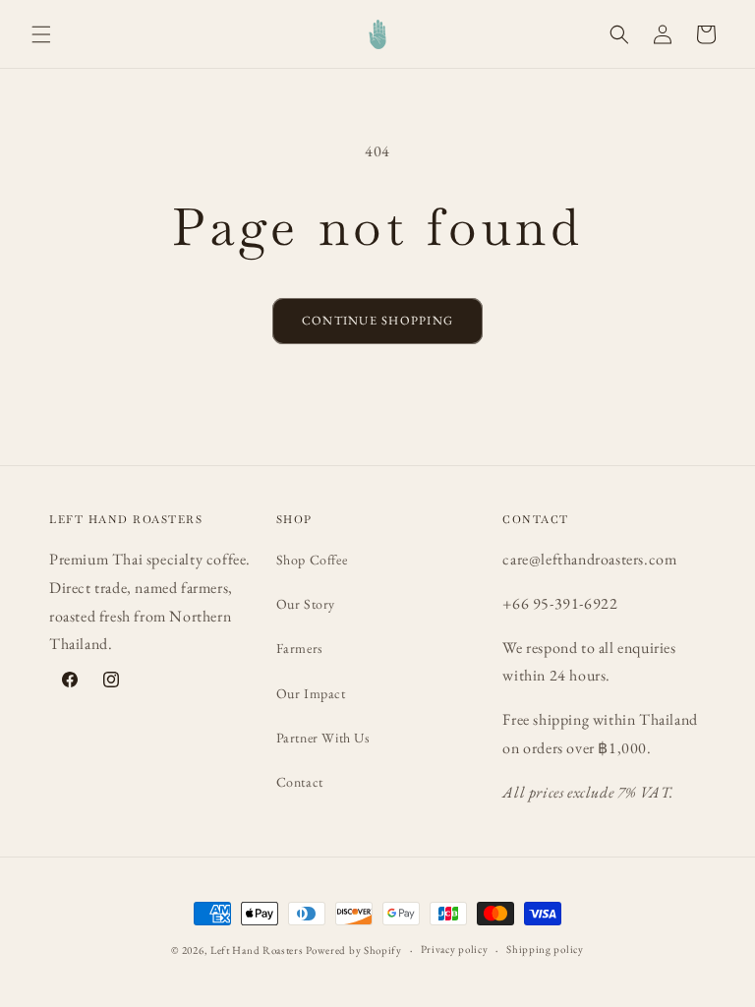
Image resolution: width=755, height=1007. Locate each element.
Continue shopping (377, 320)
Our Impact (311, 693)
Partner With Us (323, 737)
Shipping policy (545, 949)
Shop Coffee (312, 559)
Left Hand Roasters (257, 950)
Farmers (299, 648)
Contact (299, 782)
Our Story (305, 604)
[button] (41, 34)
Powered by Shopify (354, 950)
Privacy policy (455, 949)
